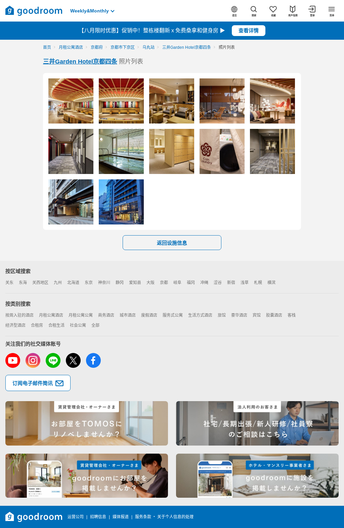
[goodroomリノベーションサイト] (86, 423)
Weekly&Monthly (89, 10)
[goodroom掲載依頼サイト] (86, 476)
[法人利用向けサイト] (257, 423)
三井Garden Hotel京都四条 (80, 61)
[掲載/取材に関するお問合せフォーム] (257, 476)
